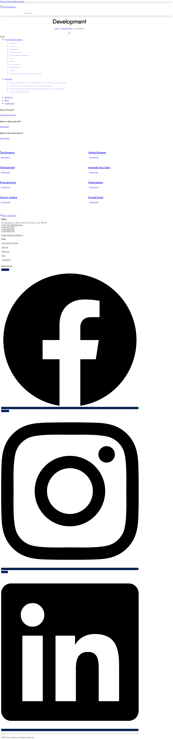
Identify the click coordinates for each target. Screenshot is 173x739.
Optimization (95, 182)
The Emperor (7, 152)
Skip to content (6, 1)
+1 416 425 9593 (7, 227)
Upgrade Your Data (99, 167)
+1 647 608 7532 (8, 231)
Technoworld (7, 167)
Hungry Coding (8, 197)
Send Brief (4, 126)
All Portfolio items (67, 28)
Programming (8, 182)
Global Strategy (97, 152)
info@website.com (8, 115)
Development (5, 157)
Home (56, 28)
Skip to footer (18, 1)
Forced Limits (95, 197)
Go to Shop (5, 138)
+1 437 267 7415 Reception (12, 225)
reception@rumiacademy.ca (12, 235)
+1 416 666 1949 (7, 229)
